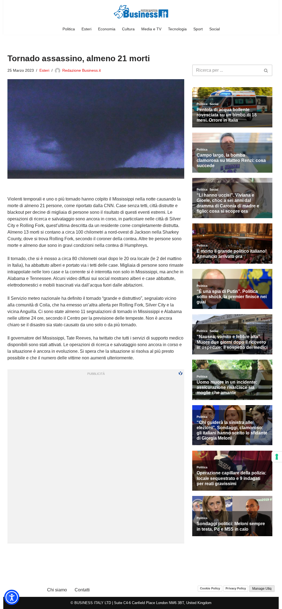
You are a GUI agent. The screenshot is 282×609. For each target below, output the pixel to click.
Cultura (128, 29)
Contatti (82, 589)
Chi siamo (57, 589)
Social (214, 29)
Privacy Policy (236, 588)
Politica (69, 29)
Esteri (86, 29)
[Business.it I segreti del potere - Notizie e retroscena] (141, 11)
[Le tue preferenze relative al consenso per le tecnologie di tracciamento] (277, 457)
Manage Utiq (262, 589)
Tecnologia (177, 29)
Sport (198, 29)
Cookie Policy (210, 588)
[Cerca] (266, 70)
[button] (12, 597)
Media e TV (151, 29)
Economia (106, 29)
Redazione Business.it (81, 70)
